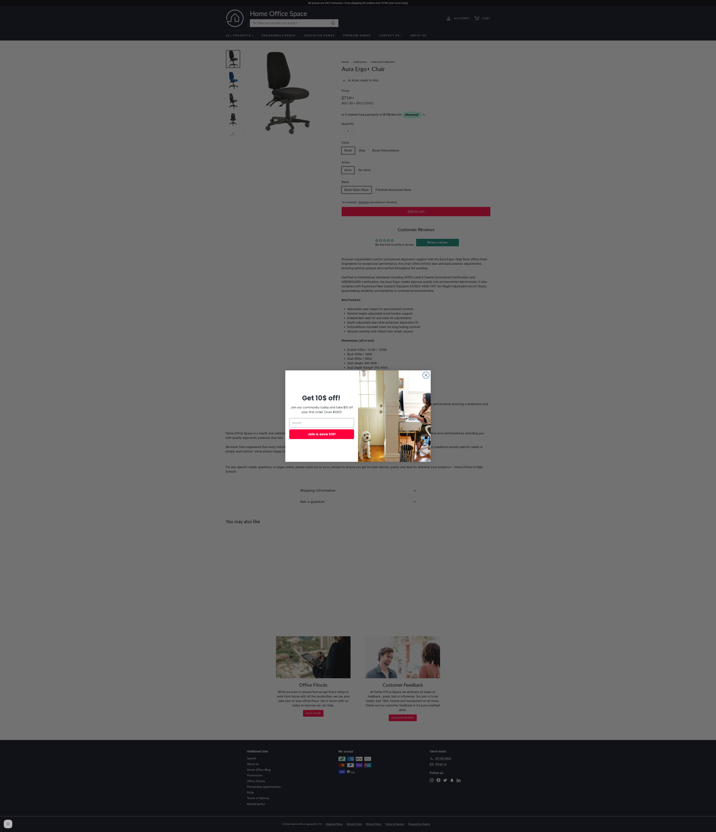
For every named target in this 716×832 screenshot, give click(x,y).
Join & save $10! (322, 434)
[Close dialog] (426, 375)
